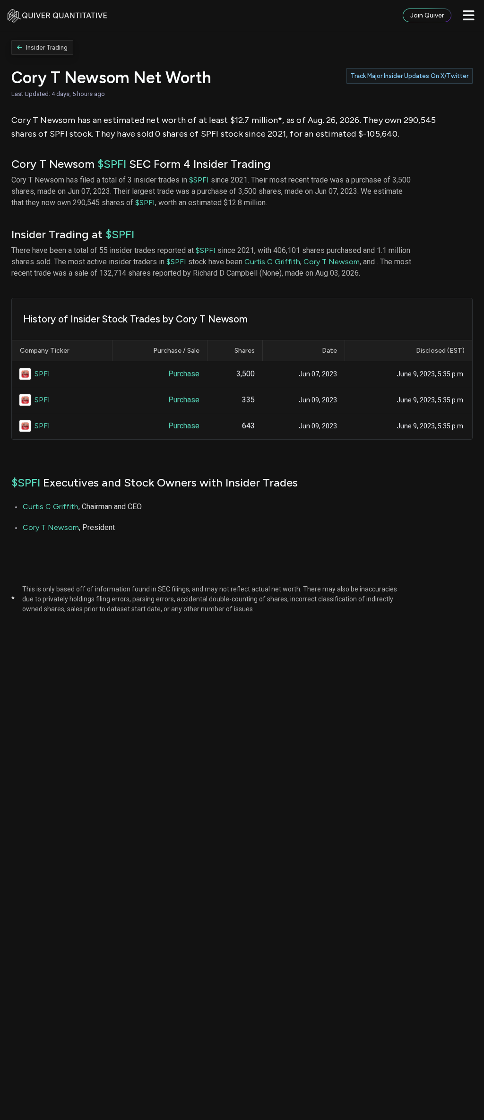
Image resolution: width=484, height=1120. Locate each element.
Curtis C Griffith (272, 261)
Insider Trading (47, 47)
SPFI (42, 373)
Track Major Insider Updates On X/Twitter (409, 75)
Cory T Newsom (331, 261)
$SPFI (111, 164)
